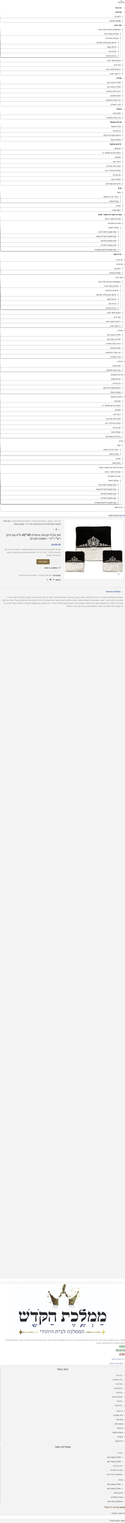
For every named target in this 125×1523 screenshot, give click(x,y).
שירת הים (112, 51)
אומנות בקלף (116, 139)
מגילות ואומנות (116, 122)
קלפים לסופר (113, 227)
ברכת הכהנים (111, 56)
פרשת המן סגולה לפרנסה (106, 42)
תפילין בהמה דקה (114, 82)
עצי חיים (117, 65)
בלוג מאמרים (117, 1379)
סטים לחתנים (115, 95)
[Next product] (53, 529)
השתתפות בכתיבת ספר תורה (109, 29)
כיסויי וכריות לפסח (111, 196)
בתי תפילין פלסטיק (113, 100)
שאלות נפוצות (115, 21)
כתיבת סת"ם (117, 1466)
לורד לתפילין (115, 104)
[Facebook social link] (53, 579)
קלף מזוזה (117, 113)
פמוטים (118, 157)
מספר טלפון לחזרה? (117, 1520)
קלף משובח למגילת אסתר (106, 236)
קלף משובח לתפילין (108, 245)
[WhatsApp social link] (47, 579)
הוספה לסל (43, 562)
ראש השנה (116, 210)
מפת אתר (118, 1384)
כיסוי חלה (117, 161)
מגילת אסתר (116, 126)
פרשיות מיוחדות (112, 38)
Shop (50, 521)
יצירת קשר (117, 254)
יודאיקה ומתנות (116, 144)
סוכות (118, 205)
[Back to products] (56, 529)
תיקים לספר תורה (114, 60)
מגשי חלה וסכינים (114, 166)
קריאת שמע (111, 47)
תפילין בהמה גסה (114, 87)
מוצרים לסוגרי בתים (113, 219)
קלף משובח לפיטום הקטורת (105, 249)
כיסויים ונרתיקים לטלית (21, 521)
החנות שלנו (118, 1388)
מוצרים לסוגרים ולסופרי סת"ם (110, 214)
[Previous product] (59, 529)
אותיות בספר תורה (111, 34)
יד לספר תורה (115, 73)
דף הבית (118, 8)
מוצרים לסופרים (114, 223)
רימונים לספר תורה (113, 69)
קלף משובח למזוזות (108, 240)
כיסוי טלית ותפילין (113, 91)
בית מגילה (117, 131)
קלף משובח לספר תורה (107, 232)
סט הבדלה (117, 175)
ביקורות (118, 16)
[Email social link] (50, 579)
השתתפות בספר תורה (114, 1474)
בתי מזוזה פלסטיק (113, 117)
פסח (119, 192)
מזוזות (119, 109)
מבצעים (118, 148)
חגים (120, 188)
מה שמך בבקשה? (118, 1513)
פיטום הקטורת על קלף (112, 135)
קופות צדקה (116, 179)
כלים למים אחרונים (113, 183)
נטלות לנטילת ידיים (113, 170)
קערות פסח (114, 201)
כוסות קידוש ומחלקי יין (111, 153)
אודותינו (118, 12)
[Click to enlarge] (118, 574)
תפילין (119, 78)
